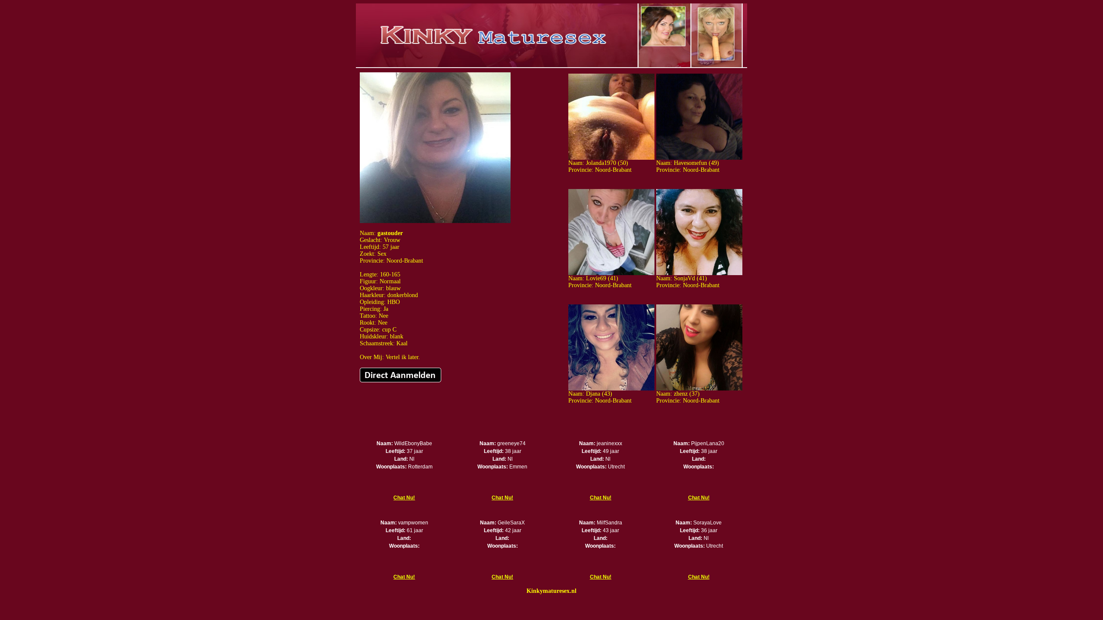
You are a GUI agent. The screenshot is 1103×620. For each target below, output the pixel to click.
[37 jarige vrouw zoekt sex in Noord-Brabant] (699, 388)
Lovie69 (596, 278)
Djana (593, 394)
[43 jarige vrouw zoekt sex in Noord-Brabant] (611, 388)
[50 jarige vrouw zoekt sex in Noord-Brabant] (611, 158)
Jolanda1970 (601, 163)
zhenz (681, 394)
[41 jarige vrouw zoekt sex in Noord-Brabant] (611, 273)
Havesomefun (690, 163)
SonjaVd (684, 278)
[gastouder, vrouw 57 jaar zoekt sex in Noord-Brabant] (435, 221)
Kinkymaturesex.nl (551, 591)
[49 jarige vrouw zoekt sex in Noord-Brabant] (699, 158)
